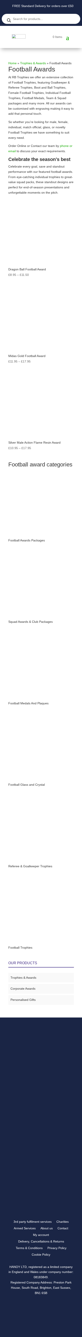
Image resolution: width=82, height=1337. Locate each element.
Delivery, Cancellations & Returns (41, 1241)
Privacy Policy (56, 1248)
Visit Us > (24, 1173)
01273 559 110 (26, 1162)
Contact (63, 1228)
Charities (62, 1221)
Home (12, 63)
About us (46, 1228)
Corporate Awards (22, 988)
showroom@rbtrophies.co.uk (35, 1156)
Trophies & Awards (33, 63)
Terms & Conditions (29, 1248)
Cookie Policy (41, 1254)
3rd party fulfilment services (33, 1221)
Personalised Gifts (23, 999)
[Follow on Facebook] (23, 1200)
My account (41, 1235)
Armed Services (25, 1228)
